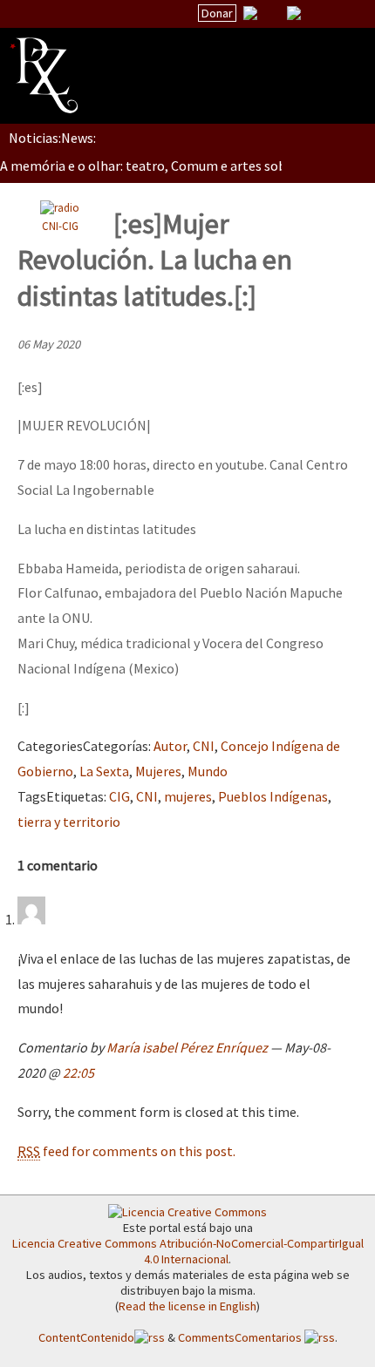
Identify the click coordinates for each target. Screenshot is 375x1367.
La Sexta (104, 771)
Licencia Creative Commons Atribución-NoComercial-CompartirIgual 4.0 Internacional (188, 1251)
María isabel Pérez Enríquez (187, 1047)
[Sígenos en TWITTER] (272, 13)
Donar (217, 13)
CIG (119, 796)
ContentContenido (86, 1337)
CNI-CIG (60, 226)
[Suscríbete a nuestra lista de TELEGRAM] (294, 13)
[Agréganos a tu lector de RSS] (346, 14)
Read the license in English (187, 1306)
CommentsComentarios (241, 1337)
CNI (204, 746)
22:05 (78, 1072)
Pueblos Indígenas (273, 796)
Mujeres (158, 771)
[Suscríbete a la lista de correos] (250, 15)
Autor (170, 746)
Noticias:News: (52, 137)
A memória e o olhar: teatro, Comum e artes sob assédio (166, 165)
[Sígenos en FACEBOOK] (316, 13)
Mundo (208, 771)
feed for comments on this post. (126, 1151)
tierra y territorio (68, 821)
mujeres (188, 796)
